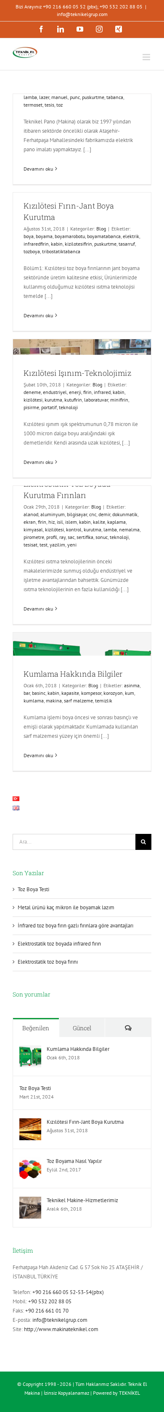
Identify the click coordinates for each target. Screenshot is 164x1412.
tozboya (32, 251)
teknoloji (68, 407)
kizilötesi (33, 400)
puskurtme (93, 97)
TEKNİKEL (129, 1393)
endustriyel (55, 392)
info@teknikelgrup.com (82, 14)
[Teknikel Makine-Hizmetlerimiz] (30, 1201)
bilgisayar (77, 514)
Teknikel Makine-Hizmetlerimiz (82, 1200)
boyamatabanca (104, 236)
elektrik (131, 236)
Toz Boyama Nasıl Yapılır (74, 1161)
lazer (44, 97)
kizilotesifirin (78, 244)
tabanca (114, 97)
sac (71, 537)
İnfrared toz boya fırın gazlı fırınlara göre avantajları (75, 925)
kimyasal (33, 529)
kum (129, 693)
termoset (33, 105)
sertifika (85, 537)
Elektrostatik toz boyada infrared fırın (59, 943)
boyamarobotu (70, 236)
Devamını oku (38, 169)
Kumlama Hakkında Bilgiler (73, 674)
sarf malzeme (78, 700)
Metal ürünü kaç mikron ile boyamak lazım (66, 907)
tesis (49, 105)
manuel (59, 97)
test (44, 544)
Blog (101, 228)
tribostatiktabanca (61, 251)
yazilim (57, 544)
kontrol (74, 529)
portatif (49, 407)
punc (75, 97)
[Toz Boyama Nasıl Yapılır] (30, 1162)
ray (62, 537)
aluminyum (52, 514)
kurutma (53, 400)
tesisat (30, 544)
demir (104, 514)
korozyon (113, 693)
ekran (30, 522)
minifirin (119, 400)
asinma (132, 685)
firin (87, 392)
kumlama (34, 700)
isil (60, 522)
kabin (57, 244)
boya (29, 236)
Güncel (82, 1028)
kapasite (70, 693)
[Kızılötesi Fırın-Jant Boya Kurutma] (30, 1122)
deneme (32, 392)
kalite (99, 522)
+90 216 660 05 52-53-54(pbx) (68, 1292)
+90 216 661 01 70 (47, 1310)
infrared (102, 392)
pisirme (31, 407)
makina (54, 700)
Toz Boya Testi (33, 889)
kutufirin (73, 400)
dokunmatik (125, 514)
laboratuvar (96, 400)
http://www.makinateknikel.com (61, 1329)
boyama (44, 236)
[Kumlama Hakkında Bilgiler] (30, 1049)
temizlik (103, 700)
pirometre (34, 537)
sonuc (101, 537)
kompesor (91, 693)
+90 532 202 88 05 (49, 1301)
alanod (31, 514)
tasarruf (127, 244)
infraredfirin (36, 244)
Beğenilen (35, 1028)
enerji (75, 392)
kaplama (116, 522)
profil (51, 537)
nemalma (129, 529)
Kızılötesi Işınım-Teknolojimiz (77, 373)
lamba (30, 97)
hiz (51, 522)
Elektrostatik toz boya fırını (48, 961)
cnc (92, 514)
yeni (72, 544)
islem (71, 522)
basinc (38, 693)
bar (27, 693)
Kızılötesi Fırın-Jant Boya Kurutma (85, 1121)
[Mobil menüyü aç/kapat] (147, 57)
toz (59, 105)
